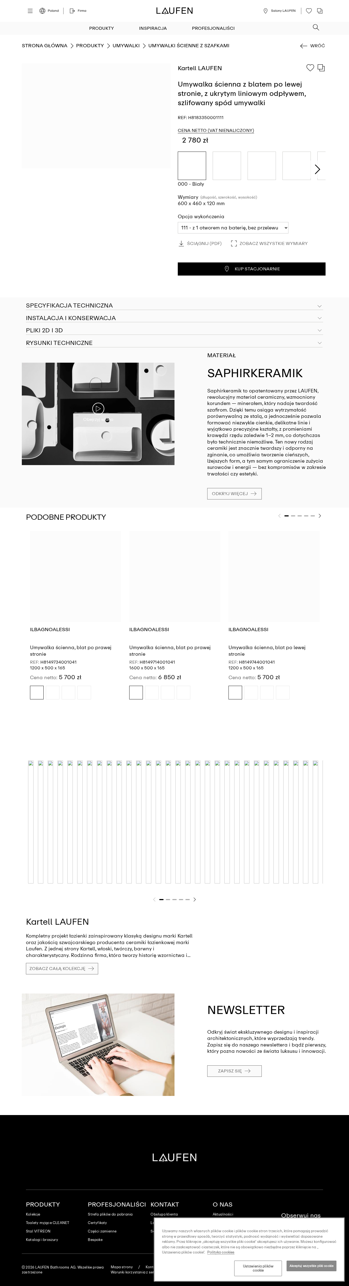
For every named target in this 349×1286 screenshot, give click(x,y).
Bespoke (95, 1240)
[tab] (174, 318)
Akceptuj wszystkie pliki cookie (311, 1266)
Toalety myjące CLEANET (47, 1223)
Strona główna (44, 46)
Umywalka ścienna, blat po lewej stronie (267, 651)
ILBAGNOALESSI (50, 629)
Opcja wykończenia (201, 217)
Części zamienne (102, 1231)
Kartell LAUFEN (57, 922)
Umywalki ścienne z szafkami (188, 46)
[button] (316, 25)
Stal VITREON (38, 1231)
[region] (249, 1249)
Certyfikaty (97, 1223)
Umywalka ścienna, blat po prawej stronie (71, 651)
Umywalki (126, 46)
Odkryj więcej (230, 493)
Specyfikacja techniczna (69, 305)
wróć (317, 45)
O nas (223, 1204)
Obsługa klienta (164, 1214)
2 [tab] (293, 515)
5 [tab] (313, 515)
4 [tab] (306, 515)
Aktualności (223, 1214)
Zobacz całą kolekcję (57, 968)
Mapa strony (122, 1267)
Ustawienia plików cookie (258, 1268)
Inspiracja (153, 28)
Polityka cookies (220, 1252)
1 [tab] (286, 515)
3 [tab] (299, 515)
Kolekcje (33, 1214)
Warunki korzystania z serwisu (136, 1272)
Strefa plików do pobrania (110, 1214)
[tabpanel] (75, 620)
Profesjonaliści (213, 28)
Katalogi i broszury (42, 1240)
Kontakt (165, 1204)
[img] (37, 692)
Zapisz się (230, 1071)
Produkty (101, 28)
